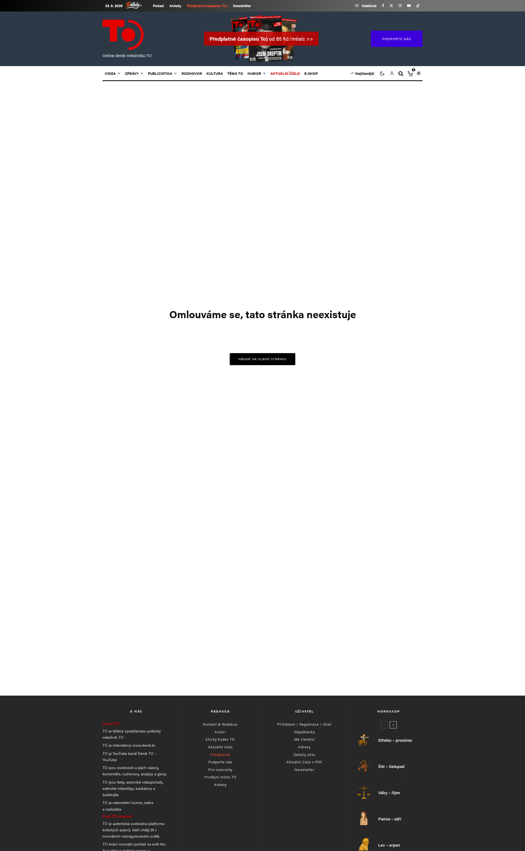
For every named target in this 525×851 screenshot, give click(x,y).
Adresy (304, 746)
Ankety (175, 5)
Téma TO (235, 73)
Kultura (214, 73)
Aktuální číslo (220, 746)
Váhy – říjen (389, 792)
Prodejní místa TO (220, 776)
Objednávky (304, 731)
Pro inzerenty (220, 769)
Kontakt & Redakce (220, 724)
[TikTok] (417, 5)
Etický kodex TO (220, 739)
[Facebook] (383, 5)
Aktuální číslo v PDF (304, 761)
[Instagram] (400, 5)
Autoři (220, 731)
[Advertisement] (262, 643)
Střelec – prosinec (395, 740)
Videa (110, 73)
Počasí (158, 5)
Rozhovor (192, 73)
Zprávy (132, 73)
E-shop (311, 73)
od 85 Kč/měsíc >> (261, 38)
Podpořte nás (220, 761)
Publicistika (160, 73)
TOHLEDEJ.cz (138, 5)
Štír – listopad (391, 766)
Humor (254, 73)
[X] (391, 5)
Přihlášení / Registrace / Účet (304, 724)
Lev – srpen (389, 845)
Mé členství (304, 739)
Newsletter (242, 5)
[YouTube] (408, 5)
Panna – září (389, 818)
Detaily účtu (304, 754)
